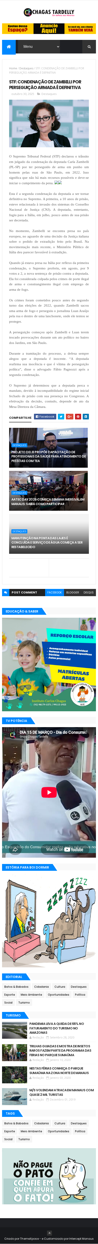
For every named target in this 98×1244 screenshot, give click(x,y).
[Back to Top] (49, 1233)
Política (80, 995)
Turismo (24, 1002)
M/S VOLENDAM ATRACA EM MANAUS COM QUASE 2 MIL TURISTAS (61, 1092)
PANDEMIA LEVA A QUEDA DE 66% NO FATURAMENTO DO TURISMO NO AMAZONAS (56, 1028)
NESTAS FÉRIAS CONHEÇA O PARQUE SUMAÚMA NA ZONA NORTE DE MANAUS (59, 1070)
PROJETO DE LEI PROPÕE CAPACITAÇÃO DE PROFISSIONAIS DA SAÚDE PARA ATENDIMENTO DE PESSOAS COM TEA (48, 456)
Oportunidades (58, 995)
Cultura (59, 987)
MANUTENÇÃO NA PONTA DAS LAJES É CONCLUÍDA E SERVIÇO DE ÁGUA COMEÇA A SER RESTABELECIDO (47, 542)
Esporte (9, 995)
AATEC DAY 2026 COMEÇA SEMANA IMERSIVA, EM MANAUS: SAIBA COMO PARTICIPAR (48, 501)
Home (13, 68)
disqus (89, 592)
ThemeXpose (29, 1239)
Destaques (26, 68)
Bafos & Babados (16, 987)
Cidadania (41, 987)
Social (8, 1002)
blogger (72, 592)
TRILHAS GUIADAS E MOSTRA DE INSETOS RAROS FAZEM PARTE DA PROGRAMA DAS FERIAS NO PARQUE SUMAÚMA (60, 1050)
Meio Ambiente (31, 995)
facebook (54, 592)
